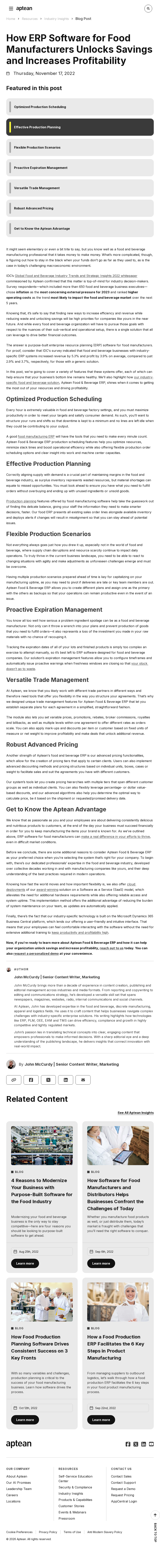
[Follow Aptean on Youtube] (151, 1445)
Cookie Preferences (19, 1532)
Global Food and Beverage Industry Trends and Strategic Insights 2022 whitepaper (76, 276)
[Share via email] (83, 1080)
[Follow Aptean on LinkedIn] (143, 1445)
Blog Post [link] (83, 19)
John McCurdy (39, 1064)
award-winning (47, 890)
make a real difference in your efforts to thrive (115, 836)
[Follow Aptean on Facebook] (128, 1445)
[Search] (148, 8)
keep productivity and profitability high (80, 932)
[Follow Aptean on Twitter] (135, 1445)
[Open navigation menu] (11, 8)
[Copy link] (13, 1080)
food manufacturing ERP (36, 436)
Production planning (21, 501)
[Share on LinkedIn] (65, 1080)
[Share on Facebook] (31, 1080)
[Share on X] (48, 1080)
